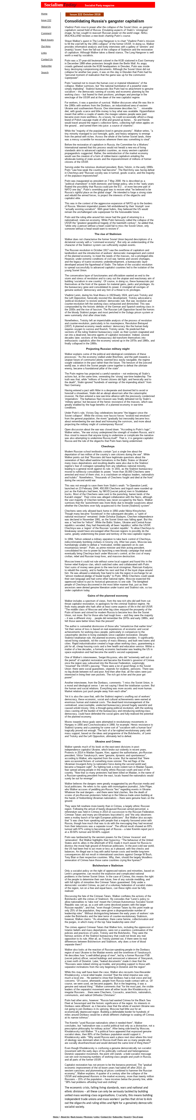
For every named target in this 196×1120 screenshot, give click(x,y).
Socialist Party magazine (99, 5)
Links (44, 53)
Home (44, 13)
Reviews (88, 1117)
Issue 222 (46, 20)
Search (45, 72)
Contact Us (47, 59)
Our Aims (46, 46)
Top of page (137, 1117)
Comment (46, 33)
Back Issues (47, 40)
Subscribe (46, 66)
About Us (46, 27)
